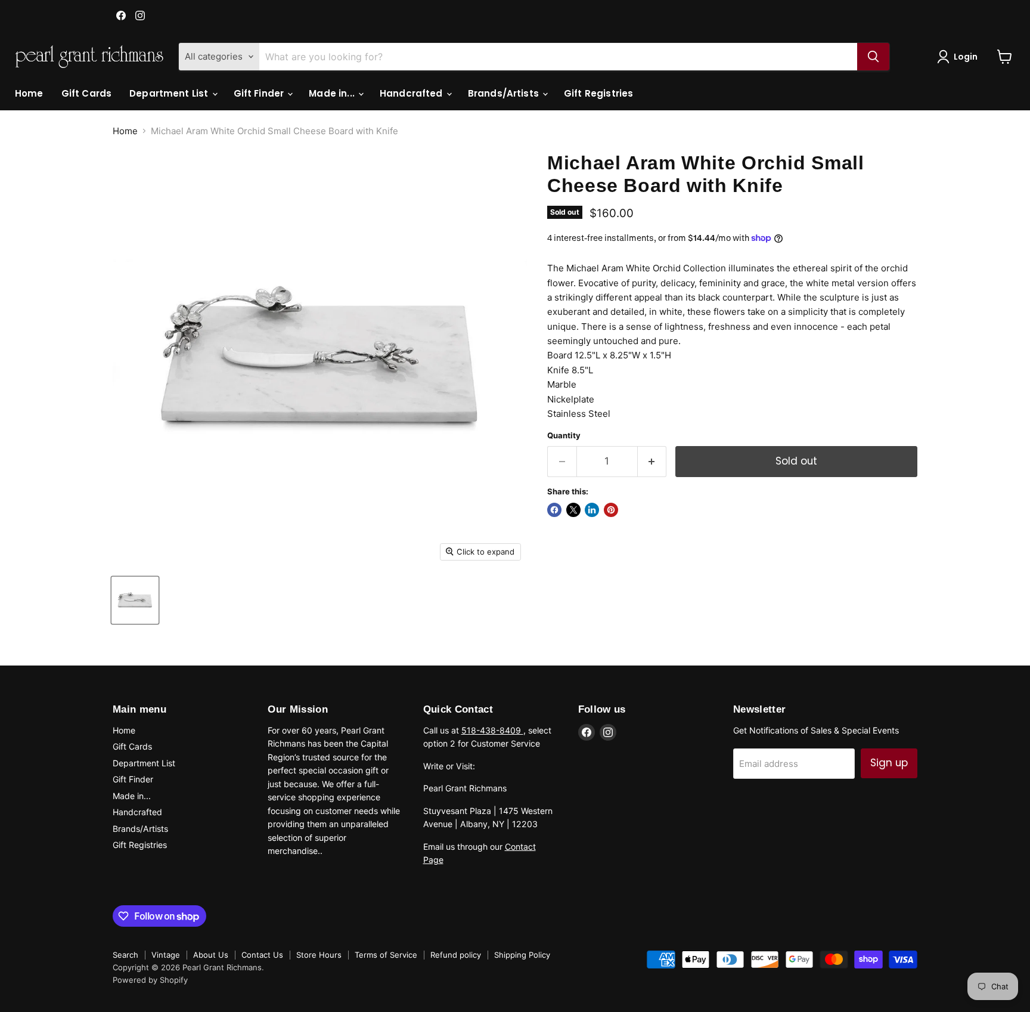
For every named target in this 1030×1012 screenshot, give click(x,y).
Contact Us (262, 955)
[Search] (873, 56)
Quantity (564, 435)
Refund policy (455, 955)
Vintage (165, 955)
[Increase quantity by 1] (652, 461)
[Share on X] (573, 510)
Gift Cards (86, 93)
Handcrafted (412, 93)
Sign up (889, 763)
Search (125, 955)
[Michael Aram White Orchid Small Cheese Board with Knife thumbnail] (135, 600)
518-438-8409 (492, 730)
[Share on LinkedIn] (592, 510)
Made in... (333, 93)
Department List (169, 93)
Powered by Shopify (150, 980)
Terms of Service (386, 955)
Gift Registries (598, 93)
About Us (210, 955)
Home (29, 93)
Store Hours (319, 955)
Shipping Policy (522, 955)
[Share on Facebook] (554, 510)
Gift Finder (260, 93)
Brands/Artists (504, 93)
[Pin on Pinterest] (611, 510)
